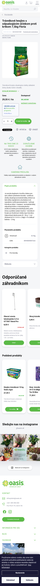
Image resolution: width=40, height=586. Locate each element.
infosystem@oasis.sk (14, 498)
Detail (14, 342)
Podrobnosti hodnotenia (30, 32)
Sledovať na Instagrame (22, 468)
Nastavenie (20, 573)
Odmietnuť (10, 580)
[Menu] (37, 3)
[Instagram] (10, 511)
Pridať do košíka (21, 121)
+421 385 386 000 (13, 503)
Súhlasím (29, 580)
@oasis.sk (20, 428)
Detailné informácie (9, 91)
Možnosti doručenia (28, 103)
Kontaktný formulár (13, 519)
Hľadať (35, 9)
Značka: (6, 37)
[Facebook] (4, 511)
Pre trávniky (14, 253)
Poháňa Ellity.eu (8, 113)
